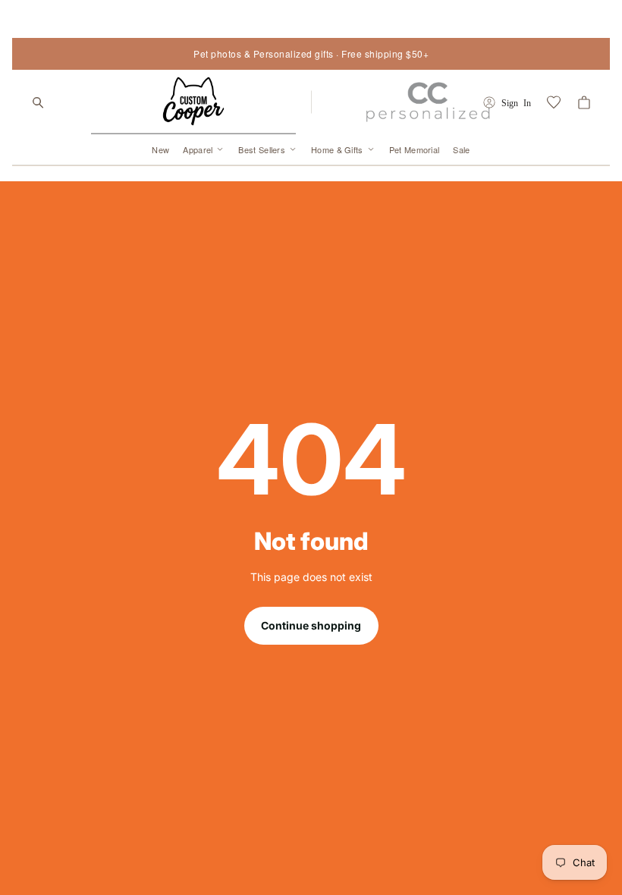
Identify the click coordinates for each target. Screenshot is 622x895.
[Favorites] (553, 102)
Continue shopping (311, 625)
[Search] (38, 102)
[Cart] (584, 102)
